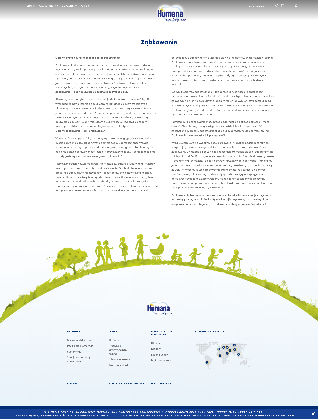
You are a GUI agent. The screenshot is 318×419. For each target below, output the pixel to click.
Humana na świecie (210, 331)
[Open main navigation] (22, 6)
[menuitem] (48, 6)
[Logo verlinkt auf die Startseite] (171, 26)
